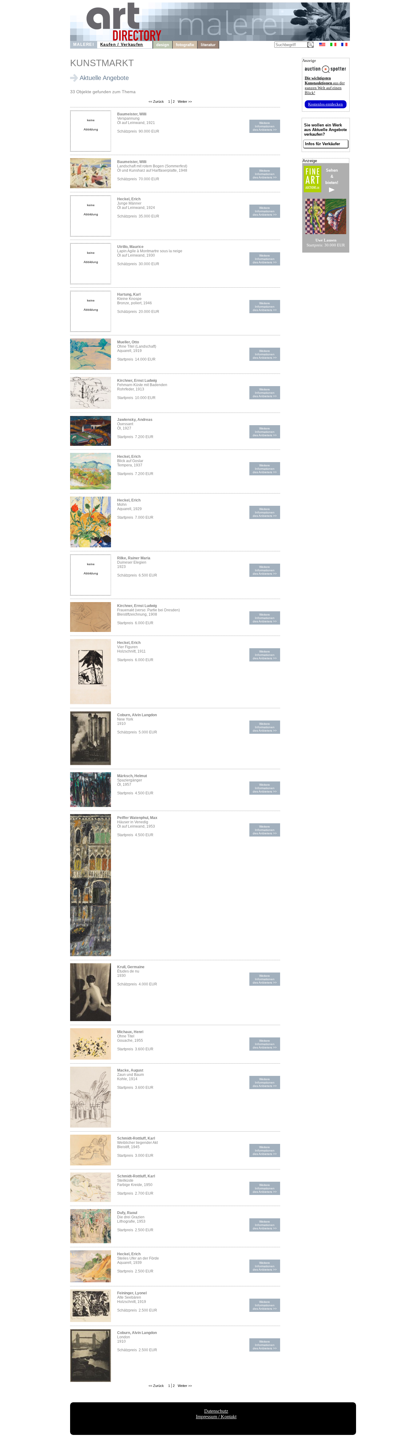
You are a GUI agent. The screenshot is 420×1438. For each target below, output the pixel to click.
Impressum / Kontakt (216, 1416)
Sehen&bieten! (331, 176)
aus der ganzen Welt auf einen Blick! (325, 85)
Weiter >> (184, 101)
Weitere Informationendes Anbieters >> (265, 126)
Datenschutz (216, 1411)
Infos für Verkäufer (322, 144)
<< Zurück (156, 101)
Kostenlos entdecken (325, 104)
